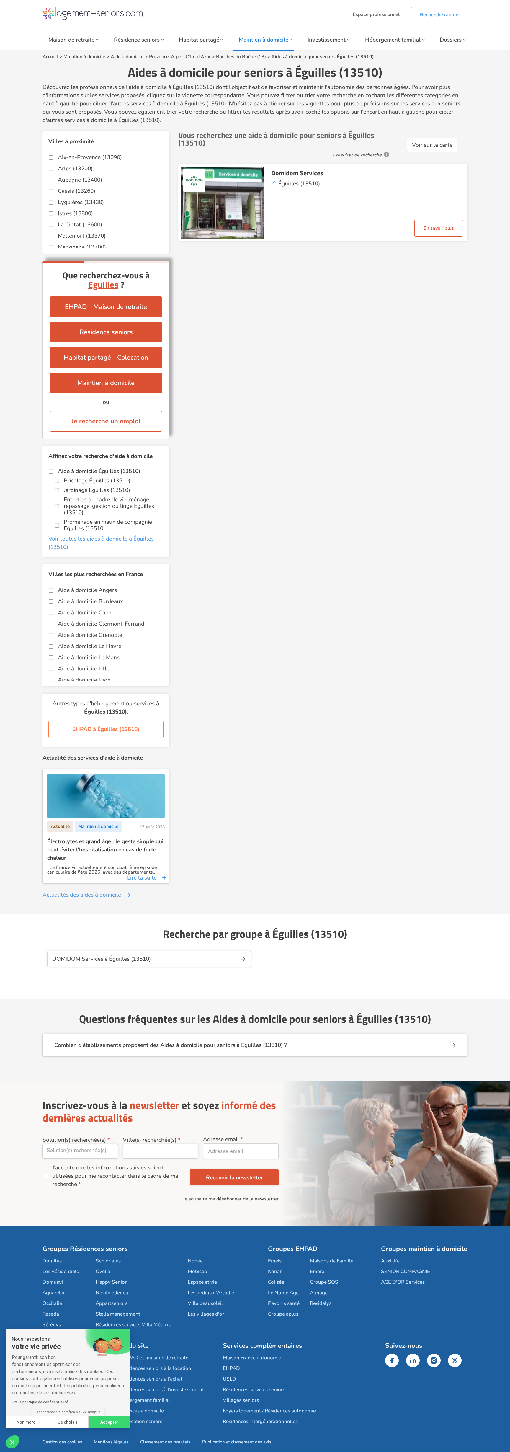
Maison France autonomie (252, 1357)
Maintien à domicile (263, 40)
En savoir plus (439, 228)
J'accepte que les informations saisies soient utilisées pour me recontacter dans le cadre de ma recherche (115, 1176)
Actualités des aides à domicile (81, 895)
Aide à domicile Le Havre (89, 646)
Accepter (109, 1422)
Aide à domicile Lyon (84, 680)
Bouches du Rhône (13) (241, 56)
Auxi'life (390, 1260)
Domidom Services (297, 173)
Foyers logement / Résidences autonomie (269, 1410)
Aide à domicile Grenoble (90, 635)
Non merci (26, 1422)
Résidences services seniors (254, 1389)
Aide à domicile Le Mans (89, 657)
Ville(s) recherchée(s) (149, 1140)
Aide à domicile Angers (87, 590)
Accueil (50, 56)
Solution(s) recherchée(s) (74, 1140)
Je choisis (68, 1422)
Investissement (327, 40)
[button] (12, 1442)
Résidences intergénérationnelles (260, 1421)
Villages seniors (241, 1400)
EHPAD (231, 1368)
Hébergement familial (393, 40)
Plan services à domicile (137, 1410)
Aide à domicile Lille (83, 669)
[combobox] (80, 1151)
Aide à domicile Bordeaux (90, 601)
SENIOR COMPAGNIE (405, 1271)
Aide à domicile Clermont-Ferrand (101, 624)
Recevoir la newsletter (234, 1178)
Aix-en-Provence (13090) (90, 157)
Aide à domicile (127, 56)
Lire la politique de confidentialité (40, 1402)
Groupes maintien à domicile (424, 1249)
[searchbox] (80, 1150)
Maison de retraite (71, 40)
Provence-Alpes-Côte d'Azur (180, 56)
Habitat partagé (199, 40)
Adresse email (221, 1139)
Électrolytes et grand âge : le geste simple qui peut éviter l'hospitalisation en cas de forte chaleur (105, 850)
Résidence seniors (137, 40)
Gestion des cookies (62, 1442)
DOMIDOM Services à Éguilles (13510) (101, 959)
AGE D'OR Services (403, 1282)
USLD (229, 1379)
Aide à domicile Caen (85, 612)
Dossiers (451, 40)
